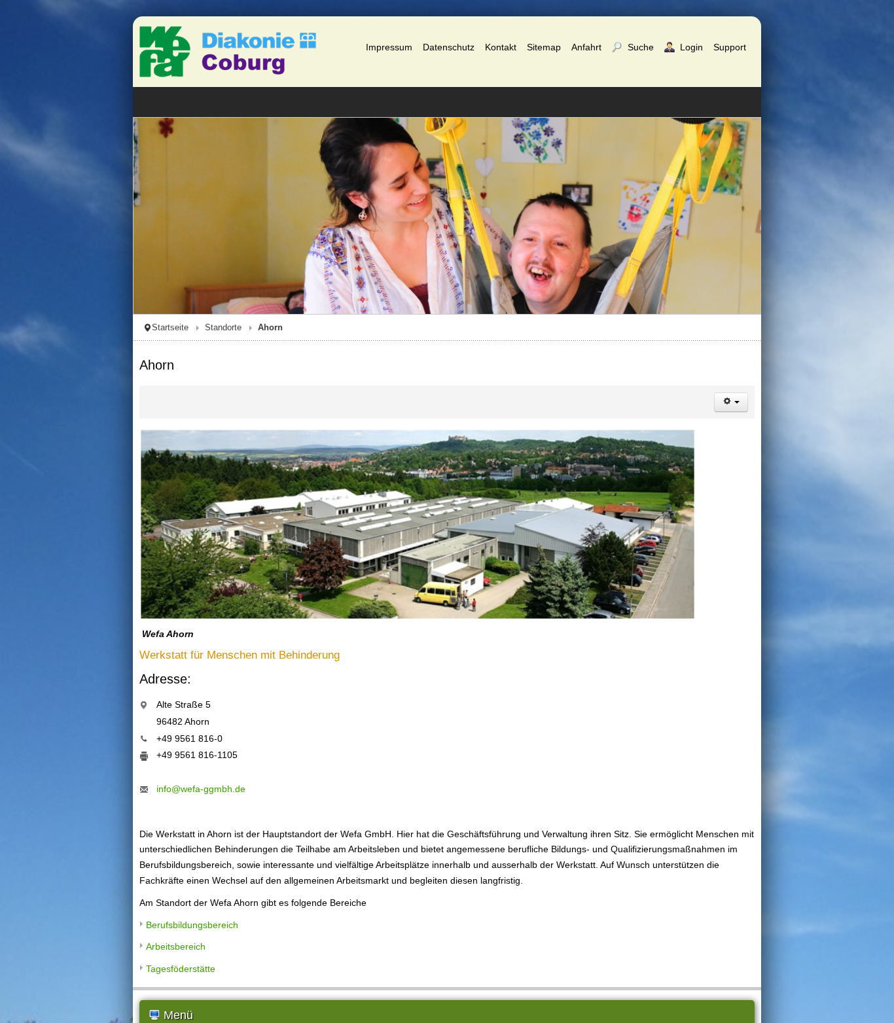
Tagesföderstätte (47, 953)
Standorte (90, 327)
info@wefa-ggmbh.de (68, 789)
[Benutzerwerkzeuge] (864, 402)
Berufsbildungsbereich (59, 909)
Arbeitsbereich (43, 931)
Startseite (37, 327)
